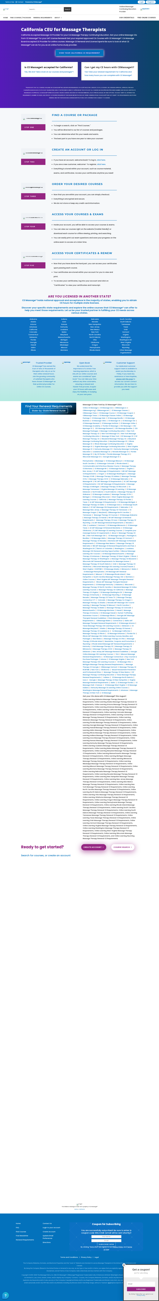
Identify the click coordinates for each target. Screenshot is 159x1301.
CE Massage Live (106, 408)
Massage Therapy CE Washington (96, 559)
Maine (64, 332)
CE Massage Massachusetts (113, 554)
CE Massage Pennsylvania (94, 572)
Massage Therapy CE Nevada (94, 541)
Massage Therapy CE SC (98, 479)
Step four (30, 226)
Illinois (33, 350)
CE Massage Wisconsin (101, 497)
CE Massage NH (100, 468)
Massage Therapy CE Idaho (93, 505)
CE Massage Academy (91, 426)
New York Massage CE (110, 434)
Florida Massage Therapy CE (118, 454)
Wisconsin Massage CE (92, 457)
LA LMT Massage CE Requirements (103, 502)
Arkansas (33, 327)
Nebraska (95, 319)
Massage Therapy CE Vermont (120, 538)
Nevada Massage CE (120, 452)
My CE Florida (100, 454)
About (57, 18)
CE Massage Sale (98, 418)
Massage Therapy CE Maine (93, 608)
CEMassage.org (89, 410)
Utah (126, 329)
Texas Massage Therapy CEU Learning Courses (101, 626)
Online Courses (89, 579)
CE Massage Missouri (114, 461)
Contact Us (47, 1223)
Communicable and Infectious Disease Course (101, 466)
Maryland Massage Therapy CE (114, 439)
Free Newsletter (22, 1236)
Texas (125, 327)
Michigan (64, 340)
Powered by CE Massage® (33, 2)
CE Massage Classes (120, 410)
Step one (29, 127)
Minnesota (64, 342)
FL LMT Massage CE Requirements (107, 471)
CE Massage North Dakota (122, 677)
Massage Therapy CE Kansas (119, 628)
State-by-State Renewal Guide (49, 410)
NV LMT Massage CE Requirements (111, 484)
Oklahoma (95, 342)
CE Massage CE (114, 421)
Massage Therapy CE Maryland (124, 559)
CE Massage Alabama (128, 515)
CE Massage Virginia (116, 659)
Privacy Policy (117, 1247)
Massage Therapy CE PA (121, 494)
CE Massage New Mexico (105, 543)
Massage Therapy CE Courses (106, 515)
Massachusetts (64, 337)
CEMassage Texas (90, 415)
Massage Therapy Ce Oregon (119, 600)
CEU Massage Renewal (104, 428)
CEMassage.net (103, 410)
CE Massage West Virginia (115, 685)
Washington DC (126, 340)
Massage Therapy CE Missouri (103, 605)
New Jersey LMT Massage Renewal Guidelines (110, 651)
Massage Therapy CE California (111, 590)
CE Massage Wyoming (110, 595)
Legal (97, 1257)
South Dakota (125, 322)
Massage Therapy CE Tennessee (114, 510)
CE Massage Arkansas (116, 633)
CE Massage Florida (125, 682)
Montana (64, 350)
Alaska (33, 322)
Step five (29, 265)
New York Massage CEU (96, 536)
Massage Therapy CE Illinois (94, 633)
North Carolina (95, 335)
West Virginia (126, 342)
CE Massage (106, 693)
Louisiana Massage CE (101, 452)
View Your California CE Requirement (79, 53)
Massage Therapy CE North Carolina (97, 587)
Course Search (122, 847)
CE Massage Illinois (107, 615)
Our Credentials (126, 17)
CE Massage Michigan (126, 502)
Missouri (64, 347)
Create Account (93, 847)
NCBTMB (98, 569)
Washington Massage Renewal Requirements (100, 690)
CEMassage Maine (103, 621)
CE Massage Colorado (105, 463)
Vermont (125, 332)
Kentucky (64, 327)
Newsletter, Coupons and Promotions (119, 641)
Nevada (95, 322)
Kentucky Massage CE (103, 449)
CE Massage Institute (110, 423)
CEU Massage (125, 426)
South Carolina (126, 319)
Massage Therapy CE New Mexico (117, 672)
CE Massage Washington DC (111, 592)
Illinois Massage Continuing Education (109, 444)
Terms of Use (9, 2)
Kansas (64, 324)
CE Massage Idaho (98, 538)
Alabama (33, 319)
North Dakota (95, 337)
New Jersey (94, 327)
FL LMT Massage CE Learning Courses (107, 530)
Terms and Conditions (69, 1257)
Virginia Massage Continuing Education (110, 446)
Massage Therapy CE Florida (120, 499)
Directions (47, 1242)
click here (101, 160)
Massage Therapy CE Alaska (94, 603)
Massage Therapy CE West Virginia (115, 556)
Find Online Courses (146, 17)
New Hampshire (95, 324)
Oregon (95, 345)
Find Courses (21, 1232)
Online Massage (126, 6)
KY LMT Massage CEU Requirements (104, 507)
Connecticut (33, 335)
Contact (20, 2)
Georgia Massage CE (111, 457)
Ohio (95, 340)
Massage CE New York (110, 436)
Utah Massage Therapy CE (102, 646)
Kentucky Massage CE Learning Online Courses (109, 688)
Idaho (33, 347)
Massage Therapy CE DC (102, 649)
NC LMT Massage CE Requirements (108, 481)
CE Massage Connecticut (113, 657)
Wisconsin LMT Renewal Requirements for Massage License (106, 561)
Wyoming (125, 347)
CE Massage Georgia (116, 536)
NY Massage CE (127, 436)
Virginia (126, 335)
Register (151, 2)
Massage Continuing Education (112, 431)
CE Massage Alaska (111, 569)
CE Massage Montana (105, 610)
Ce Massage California (121, 631)
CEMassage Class (90, 413)
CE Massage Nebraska (119, 479)
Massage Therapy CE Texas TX (103, 597)
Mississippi (64, 345)
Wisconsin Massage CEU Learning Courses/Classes (113, 566)
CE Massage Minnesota (116, 525)
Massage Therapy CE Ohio (114, 639)
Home (5, 18)
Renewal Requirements (42, 18)
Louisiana (64, 329)
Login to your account (51, 1227)
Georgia (33, 342)
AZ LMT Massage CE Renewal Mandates (105, 528)
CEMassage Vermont (109, 667)
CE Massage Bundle (115, 418)
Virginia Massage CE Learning (112, 489)
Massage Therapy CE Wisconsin (113, 487)
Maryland (64, 335)
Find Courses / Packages (20, 18)
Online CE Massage (90, 408)
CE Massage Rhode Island (114, 574)
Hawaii (33, 345)
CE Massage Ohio (124, 662)
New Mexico (95, 329)
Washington (125, 337)
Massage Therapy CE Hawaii (95, 518)
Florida (33, 340)
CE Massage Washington (116, 474)
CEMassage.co (121, 408)
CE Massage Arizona (127, 623)
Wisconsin (126, 345)
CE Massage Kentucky (104, 584)
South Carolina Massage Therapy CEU (108, 577)
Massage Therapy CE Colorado (119, 608)
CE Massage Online (127, 423)
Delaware (33, 337)
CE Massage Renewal (91, 423)
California (33, 329)
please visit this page (124, 379)
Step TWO (30, 162)
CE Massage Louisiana (101, 494)
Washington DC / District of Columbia (97, 548)
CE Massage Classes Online (110, 415)
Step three (30, 196)
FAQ (117, 654)
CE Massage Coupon (125, 413)
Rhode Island (95, 350)
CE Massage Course (107, 413)
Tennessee (125, 324)
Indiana (64, 319)
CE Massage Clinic (99, 421)
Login (141, 2)
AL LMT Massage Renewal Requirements (108, 523)
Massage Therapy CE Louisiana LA (96, 631)
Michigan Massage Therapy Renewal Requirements (103, 664)
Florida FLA (131, 633)
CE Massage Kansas (117, 468)
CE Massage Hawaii (108, 613)
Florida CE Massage (110, 426)
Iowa (64, 322)
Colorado (33, 332)
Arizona (33, 324)
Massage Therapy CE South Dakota (97, 564)
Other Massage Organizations (126, 351)
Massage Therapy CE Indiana (108, 476)
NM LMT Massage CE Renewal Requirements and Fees (113, 546)
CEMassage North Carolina (118, 512)
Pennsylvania (95, 347)
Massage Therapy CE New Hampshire (112, 680)
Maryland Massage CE (118, 441)
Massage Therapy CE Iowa (106, 520)
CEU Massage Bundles (123, 428)
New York (95, 332)
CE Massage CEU (128, 421)
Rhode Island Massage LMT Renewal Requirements (112, 644)
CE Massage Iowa (114, 505)
